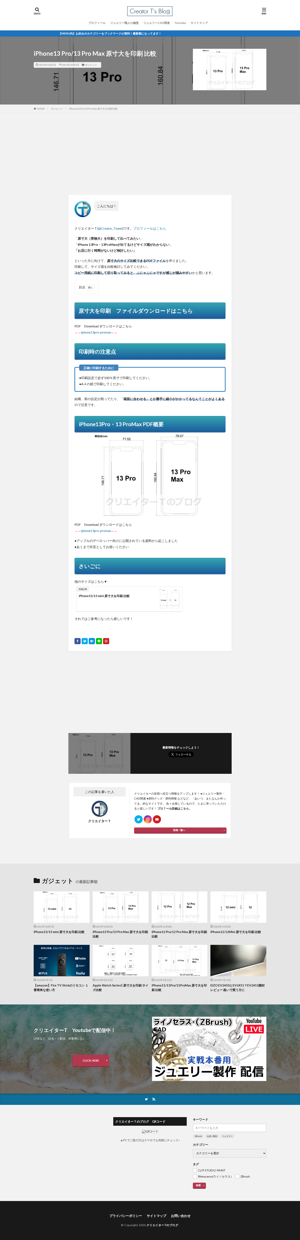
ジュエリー (227, 1136)
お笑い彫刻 (212, 1136)
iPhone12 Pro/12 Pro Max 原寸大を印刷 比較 (179, 934)
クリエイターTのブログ (162, 1225)
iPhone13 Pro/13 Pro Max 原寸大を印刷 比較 (93, 108)
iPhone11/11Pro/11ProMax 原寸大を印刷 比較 (179, 987)
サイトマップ (199, 22)
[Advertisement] (150, 153)
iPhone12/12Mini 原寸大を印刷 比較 (235, 932)
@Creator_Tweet (110, 228)
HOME (41, 108)
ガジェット (91, 64)
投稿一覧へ (179, 830)
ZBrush (198, 1136)
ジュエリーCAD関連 (156, 22)
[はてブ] (92, 641)
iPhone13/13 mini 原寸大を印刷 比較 (104, 596)
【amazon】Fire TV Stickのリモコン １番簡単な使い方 (61, 987)
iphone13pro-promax (96, 332)
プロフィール (97, 22)
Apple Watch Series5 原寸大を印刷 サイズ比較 (120, 987)
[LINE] (99, 641)
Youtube (180, 22)
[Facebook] (77, 641)
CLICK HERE (91, 1060)
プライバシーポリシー (125, 1216)
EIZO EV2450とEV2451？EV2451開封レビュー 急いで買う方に (237, 987)
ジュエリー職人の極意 (124, 22)
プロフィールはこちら (149, 228)
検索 (198, 1185)
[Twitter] (85, 641)
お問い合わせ (181, 1216)
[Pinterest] (106, 641)
